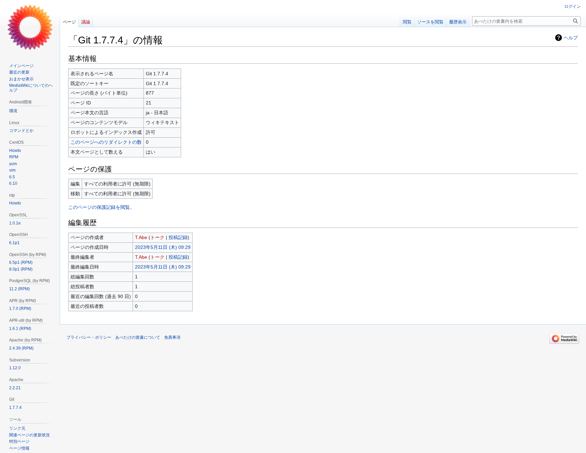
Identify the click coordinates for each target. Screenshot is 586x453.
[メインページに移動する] (30, 27)
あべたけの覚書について (137, 337)
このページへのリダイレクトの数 (106, 142)
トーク (157, 237)
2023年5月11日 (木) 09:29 (163, 247)
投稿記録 (178, 237)
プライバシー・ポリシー (88, 337)
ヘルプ (571, 37)
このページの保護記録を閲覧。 (101, 207)
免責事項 (172, 337)
